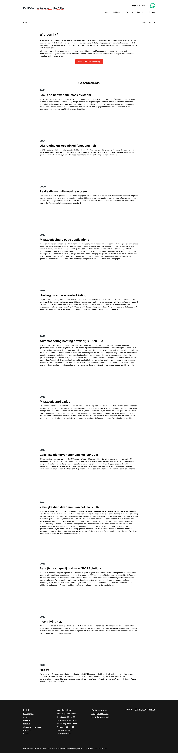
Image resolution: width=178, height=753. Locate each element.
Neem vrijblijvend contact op (89, 62)
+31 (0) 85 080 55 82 (99, 714)
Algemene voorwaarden (32, 727)
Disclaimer (27, 730)
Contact (26, 734)
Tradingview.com (100, 748)
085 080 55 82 (140, 5)
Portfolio (26, 724)
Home (143, 22)
